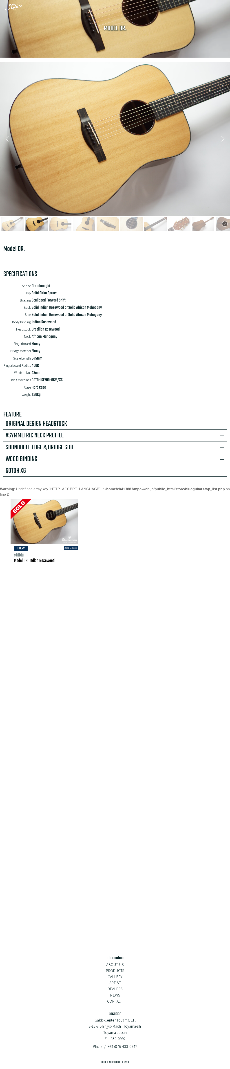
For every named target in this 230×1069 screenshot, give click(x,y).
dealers (115, 988)
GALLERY (115, 976)
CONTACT (115, 1001)
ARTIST (115, 982)
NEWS (115, 995)
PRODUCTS (115, 970)
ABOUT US (115, 964)
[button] (7, 138)
